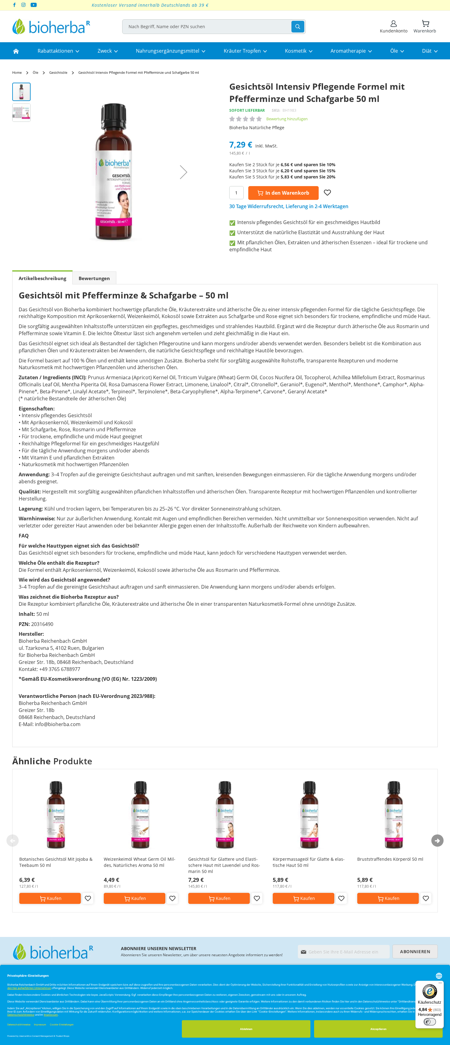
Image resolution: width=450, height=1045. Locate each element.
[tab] (42, 278)
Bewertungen (94, 278)
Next (437, 840)
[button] (183, 172)
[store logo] (51, 26)
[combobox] (214, 26)
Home (17, 72)
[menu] (225, 50)
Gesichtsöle (58, 72)
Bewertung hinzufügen (287, 119)
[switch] (430, 1021)
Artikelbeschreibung (42, 278)
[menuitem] (16, 51)
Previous (12, 840)
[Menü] (440, 984)
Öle (35, 72)
